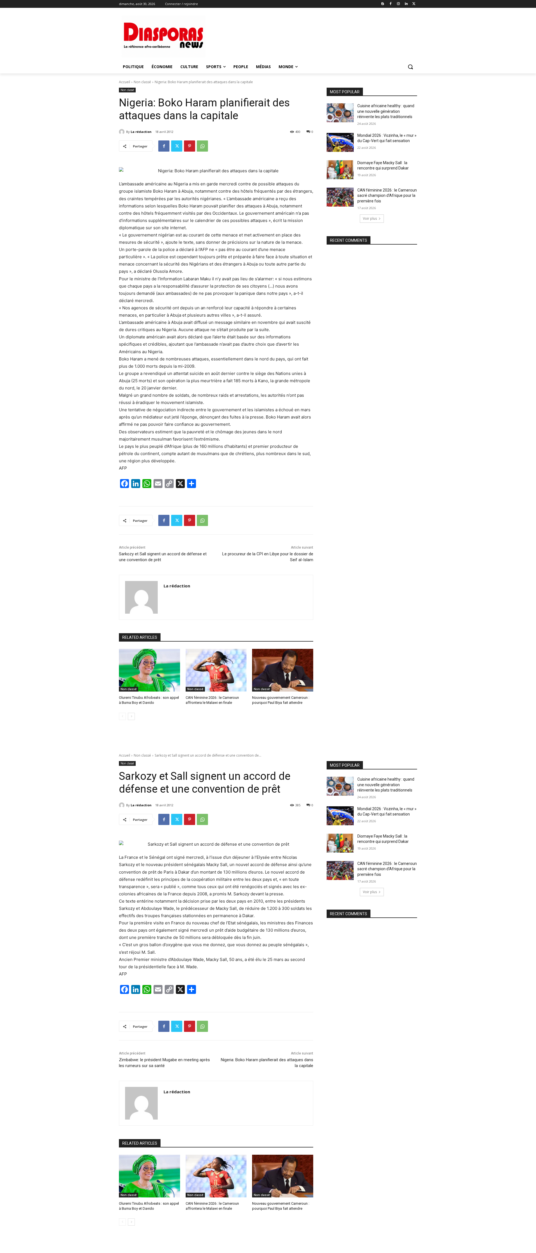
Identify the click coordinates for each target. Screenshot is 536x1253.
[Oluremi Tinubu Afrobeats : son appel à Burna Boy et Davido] (149, 670)
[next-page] (131, 716)
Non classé (142, 82)
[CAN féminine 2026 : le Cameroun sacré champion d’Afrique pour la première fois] (340, 197)
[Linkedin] (406, 4)
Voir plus (370, 218)
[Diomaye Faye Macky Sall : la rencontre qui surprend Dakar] (340, 169)
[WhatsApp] (202, 146)
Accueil (124, 82)
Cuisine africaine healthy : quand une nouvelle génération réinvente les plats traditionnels (385, 111)
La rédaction (141, 132)
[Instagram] (398, 4)
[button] (410, 66)
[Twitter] (414, 4)
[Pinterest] (189, 146)
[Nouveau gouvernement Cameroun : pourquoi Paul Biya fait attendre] (282, 670)
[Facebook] (390, 4)
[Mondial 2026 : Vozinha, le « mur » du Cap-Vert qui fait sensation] (340, 142)
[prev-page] (122, 716)
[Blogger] (383, 4)
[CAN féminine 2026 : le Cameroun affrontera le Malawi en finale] (216, 670)
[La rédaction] (122, 132)
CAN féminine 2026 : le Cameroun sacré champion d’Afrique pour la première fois (387, 195)
